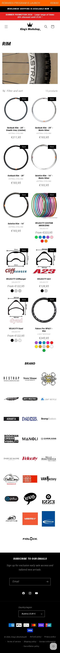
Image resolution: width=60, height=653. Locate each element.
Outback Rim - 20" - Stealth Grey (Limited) (16, 129)
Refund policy (35, 637)
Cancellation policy (31, 646)
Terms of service (14, 642)
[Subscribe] (47, 581)
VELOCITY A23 (44, 279)
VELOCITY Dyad (16, 329)
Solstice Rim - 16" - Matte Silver (44, 177)
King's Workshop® (19, 637)
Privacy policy (50, 637)
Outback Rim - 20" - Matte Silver (44, 129)
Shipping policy (30, 642)
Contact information (47, 642)
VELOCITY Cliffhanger (16, 279)
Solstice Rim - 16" (16, 224)
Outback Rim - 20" (16, 176)
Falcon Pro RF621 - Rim (44, 330)
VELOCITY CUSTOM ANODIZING (44, 224)
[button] (6, 26)
